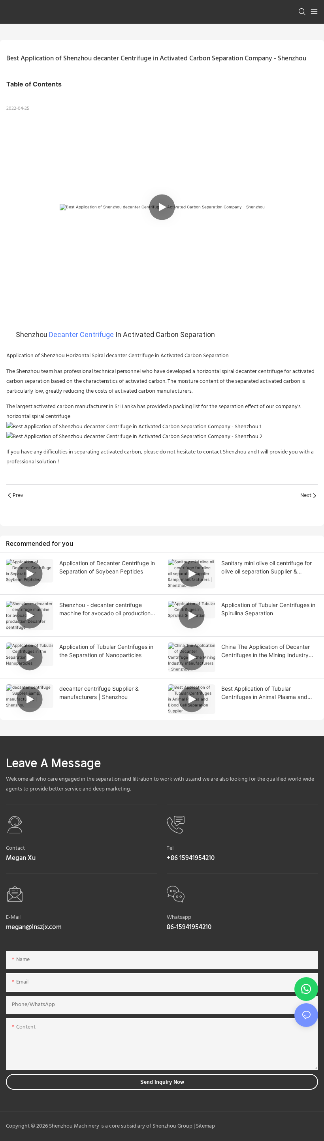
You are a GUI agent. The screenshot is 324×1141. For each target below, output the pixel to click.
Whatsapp (179, 917)
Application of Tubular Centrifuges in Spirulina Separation (268, 608)
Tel (170, 848)
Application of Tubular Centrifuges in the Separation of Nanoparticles (106, 650)
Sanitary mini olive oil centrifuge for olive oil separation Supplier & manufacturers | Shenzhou (266, 567)
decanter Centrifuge (81, 334)
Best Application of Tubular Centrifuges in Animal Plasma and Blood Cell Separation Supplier (264, 693)
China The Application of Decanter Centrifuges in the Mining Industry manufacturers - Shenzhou (265, 651)
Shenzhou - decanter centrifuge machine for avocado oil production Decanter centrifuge (105, 609)
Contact (15, 848)
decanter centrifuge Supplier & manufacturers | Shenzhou (99, 692)
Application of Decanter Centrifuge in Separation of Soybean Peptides (107, 567)
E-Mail (13, 917)
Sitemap (205, 1126)
